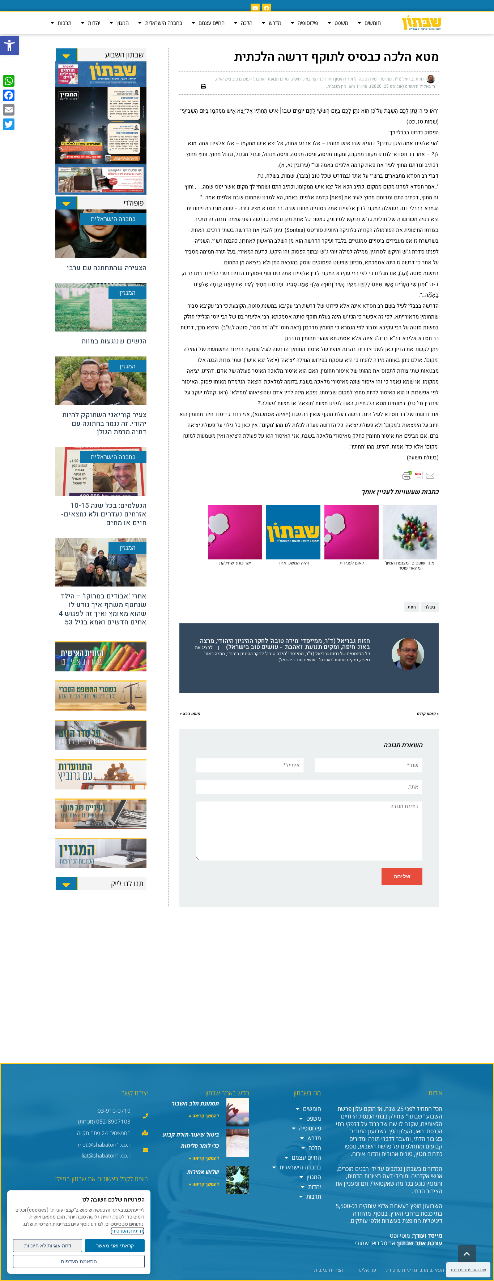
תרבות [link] (65, 22)
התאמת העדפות (79, 1261)
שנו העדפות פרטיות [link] (468, 1270)
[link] (9, 45)
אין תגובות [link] (336, 86)
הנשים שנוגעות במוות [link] (113, 341)
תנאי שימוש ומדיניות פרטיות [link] (415, 1270)
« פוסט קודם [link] (428, 714)
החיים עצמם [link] (212, 22)
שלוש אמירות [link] (203, 1171)
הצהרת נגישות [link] (328, 1270)
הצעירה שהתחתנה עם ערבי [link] (106, 268)
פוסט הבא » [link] (189, 714)
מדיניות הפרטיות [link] (127, 1231)
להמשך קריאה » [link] (204, 1116)
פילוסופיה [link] (308, 22)
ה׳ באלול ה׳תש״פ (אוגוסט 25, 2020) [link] (402, 86)
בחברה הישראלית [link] (163, 22)
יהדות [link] (94, 22)
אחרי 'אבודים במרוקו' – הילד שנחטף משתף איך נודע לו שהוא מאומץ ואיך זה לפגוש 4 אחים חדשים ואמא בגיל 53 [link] (102, 609)
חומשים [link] (373, 22)
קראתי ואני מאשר (115, 1245)
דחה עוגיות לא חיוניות (47, 1245)
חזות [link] (412, 607)
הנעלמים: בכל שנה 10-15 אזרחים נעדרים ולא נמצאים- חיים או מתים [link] (103, 514)
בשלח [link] (430, 607)
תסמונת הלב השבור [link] (195, 1103)
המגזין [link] (122, 22)
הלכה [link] (246, 22)
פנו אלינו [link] (367, 1270)
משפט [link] (341, 22)
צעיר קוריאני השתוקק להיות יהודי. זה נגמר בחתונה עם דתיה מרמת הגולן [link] (104, 423)
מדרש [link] (275, 22)
